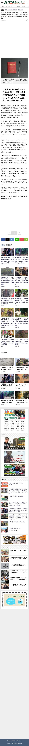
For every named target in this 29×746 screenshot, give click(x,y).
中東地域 (23, 6)
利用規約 (9, 740)
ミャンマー (13, 6)
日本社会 (2, 6)
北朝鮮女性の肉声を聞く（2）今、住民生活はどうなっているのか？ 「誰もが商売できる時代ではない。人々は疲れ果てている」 (18, 517)
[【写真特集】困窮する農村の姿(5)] (4, 524)
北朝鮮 (2, 9)
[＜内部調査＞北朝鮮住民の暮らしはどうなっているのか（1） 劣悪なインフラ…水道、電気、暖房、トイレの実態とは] (4, 491)
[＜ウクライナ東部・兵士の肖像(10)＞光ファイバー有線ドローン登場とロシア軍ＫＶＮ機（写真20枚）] (4, 504)
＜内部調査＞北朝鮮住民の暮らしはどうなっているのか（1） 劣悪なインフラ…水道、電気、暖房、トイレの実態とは (18, 491)
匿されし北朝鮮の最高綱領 (11, 9)
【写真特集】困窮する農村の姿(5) (17, 521)
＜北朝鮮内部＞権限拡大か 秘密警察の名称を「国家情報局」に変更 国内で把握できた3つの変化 (18, 510)
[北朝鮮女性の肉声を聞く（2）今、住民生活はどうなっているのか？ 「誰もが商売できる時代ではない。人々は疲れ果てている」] (4, 517)
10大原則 (21, 9)
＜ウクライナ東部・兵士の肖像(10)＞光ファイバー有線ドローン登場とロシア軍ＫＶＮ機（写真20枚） (18, 504)
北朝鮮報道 (7, 6)
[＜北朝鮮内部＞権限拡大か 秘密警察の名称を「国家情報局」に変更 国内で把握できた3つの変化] (4, 510)
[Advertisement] (14, 40)
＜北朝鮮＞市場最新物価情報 (16, 496)
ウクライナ (18, 6)
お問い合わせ (19, 740)
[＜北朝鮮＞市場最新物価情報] (4, 498)
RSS (13, 740)
